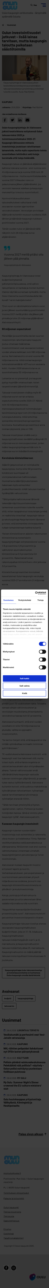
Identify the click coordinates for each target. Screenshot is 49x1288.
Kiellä (24, 693)
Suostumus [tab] (8, 600)
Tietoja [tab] (40, 600)
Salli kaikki (24, 678)
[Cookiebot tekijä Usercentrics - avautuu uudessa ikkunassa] (35, 593)
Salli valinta (24, 686)
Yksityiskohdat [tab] (24, 600)
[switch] (42, 652)
